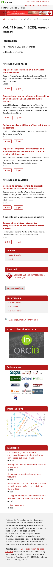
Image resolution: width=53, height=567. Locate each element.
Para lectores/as (14, 302)
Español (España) (14, 255)
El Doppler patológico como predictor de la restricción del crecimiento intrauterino (26, 497)
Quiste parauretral (15, 505)
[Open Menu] (2, 13)
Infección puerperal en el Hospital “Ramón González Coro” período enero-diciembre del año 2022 (26, 486)
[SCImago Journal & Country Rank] (21, 319)
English (10, 259)
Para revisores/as (14, 311)
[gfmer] (26, 387)
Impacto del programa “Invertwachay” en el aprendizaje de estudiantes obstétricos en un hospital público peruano (24, 151)
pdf (19, 88)
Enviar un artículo (15, 288)
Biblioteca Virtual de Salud (38, 2)
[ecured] (15, 399)
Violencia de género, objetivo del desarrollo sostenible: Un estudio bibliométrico (23, 187)
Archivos (13, 19)
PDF (20, 118)
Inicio (5, 19)
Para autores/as (13, 307)
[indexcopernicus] (26, 393)
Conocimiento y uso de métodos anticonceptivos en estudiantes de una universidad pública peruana (26, 99)
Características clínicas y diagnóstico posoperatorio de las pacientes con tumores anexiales (23, 226)
